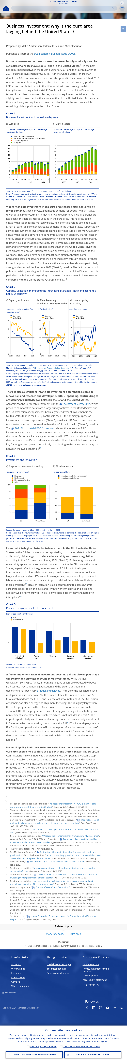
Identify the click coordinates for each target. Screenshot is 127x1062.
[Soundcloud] (115, 1008)
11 (18, 739)
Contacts (15, 982)
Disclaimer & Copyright (59, 964)
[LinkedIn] (94, 1008)
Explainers (16, 973)
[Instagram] (101, 1008)
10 (68, 723)
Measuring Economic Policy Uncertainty (53, 368)
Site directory (10, 993)
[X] (87, 1008)
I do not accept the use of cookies (92, 1055)
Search (114, 8)
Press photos (18, 977)
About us (16, 964)
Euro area (75, 934)
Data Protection (91, 964)
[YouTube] (108, 1008)
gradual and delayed (48, 691)
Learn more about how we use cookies (82, 1047)
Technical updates (56, 969)
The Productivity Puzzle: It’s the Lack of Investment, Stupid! (57, 862)
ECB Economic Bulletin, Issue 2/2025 (54, 54)
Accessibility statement (95, 980)
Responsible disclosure (59, 973)
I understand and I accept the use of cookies (34, 1055)
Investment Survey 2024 (76, 404)
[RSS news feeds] (122, 1008)
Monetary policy (55, 934)
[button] (122, 3)
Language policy (91, 984)
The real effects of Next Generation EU (53, 888)
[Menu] (122, 8)
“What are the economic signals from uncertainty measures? (70, 836)
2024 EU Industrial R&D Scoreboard (35, 428)
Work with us (18, 969)
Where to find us (20, 986)
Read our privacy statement (43, 1047)
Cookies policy (90, 976)
